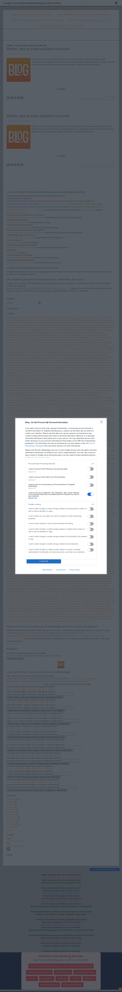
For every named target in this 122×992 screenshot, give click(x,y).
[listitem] (61, 463)
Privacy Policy (74, 570)
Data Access (61, 570)
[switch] (90, 469)
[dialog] (61, 496)
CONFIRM (43, 561)
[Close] (102, 422)
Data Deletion (47, 570)
